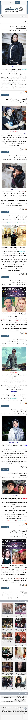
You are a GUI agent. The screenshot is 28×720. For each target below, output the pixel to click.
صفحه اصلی (17, 2)
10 (17, 597)
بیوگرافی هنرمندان (13, 536)
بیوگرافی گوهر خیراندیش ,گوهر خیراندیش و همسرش (14, 223)
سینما (9, 84)
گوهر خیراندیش (22, 251)
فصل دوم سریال (19, 520)
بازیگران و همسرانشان (12, 343)
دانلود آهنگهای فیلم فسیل (7, 701)
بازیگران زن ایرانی (20, 30)
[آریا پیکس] (14, 9)
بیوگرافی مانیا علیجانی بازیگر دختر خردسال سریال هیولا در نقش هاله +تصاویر (17, 533)
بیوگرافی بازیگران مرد (12, 159)
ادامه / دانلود (3, 95)
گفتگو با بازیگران (5, 159)
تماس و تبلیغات (11, 2)
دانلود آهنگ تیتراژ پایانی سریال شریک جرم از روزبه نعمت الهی (20, 700)
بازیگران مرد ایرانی (20, 159)
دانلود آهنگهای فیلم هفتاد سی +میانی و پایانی (7, 696)
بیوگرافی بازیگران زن (12, 30)
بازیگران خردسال (20, 536)
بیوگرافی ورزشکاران (19, 102)
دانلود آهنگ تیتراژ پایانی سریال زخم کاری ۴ (20, 696)
